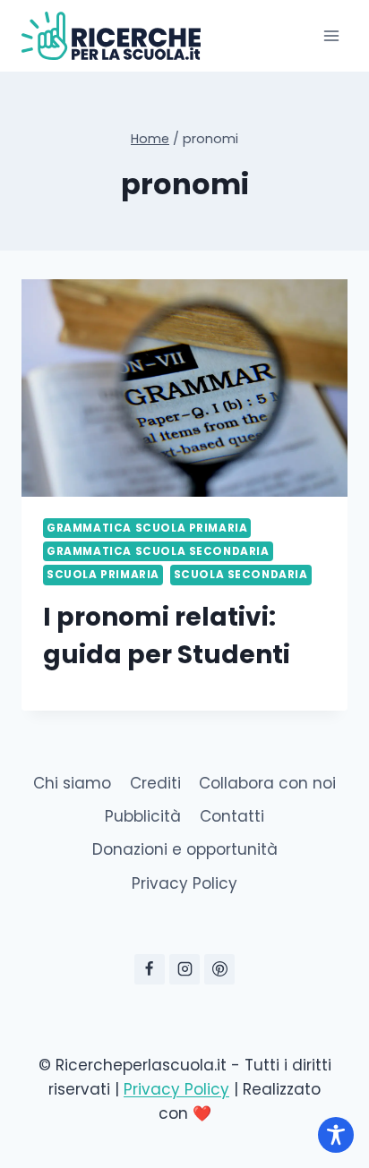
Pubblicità (143, 816)
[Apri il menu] (331, 35)
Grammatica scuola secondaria (158, 551)
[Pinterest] (219, 969)
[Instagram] (184, 969)
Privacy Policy (184, 883)
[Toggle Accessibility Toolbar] (336, 1135)
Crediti (155, 783)
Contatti (232, 816)
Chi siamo (72, 783)
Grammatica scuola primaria (147, 528)
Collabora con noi (267, 783)
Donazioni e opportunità (185, 849)
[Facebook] (149, 969)
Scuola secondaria (241, 574)
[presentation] (184, 388)
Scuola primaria (103, 574)
